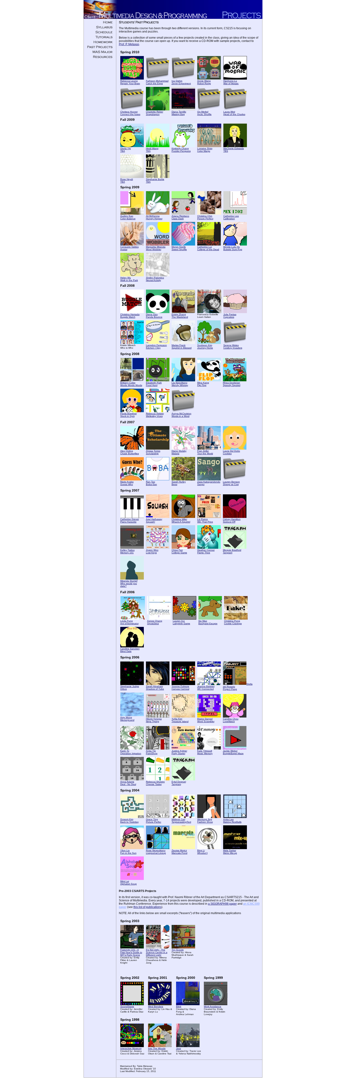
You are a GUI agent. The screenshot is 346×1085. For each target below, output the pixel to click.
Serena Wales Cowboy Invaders (232, 346)
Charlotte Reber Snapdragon (154, 113)
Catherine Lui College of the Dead (208, 248)
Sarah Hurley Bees (179, 483)
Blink (178, 1006)
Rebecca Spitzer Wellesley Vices (155, 414)
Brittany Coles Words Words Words (131, 384)
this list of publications (147, 907)
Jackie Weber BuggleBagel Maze (233, 752)
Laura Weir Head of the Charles (234, 113)
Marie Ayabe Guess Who (127, 483)
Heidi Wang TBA (152, 149)
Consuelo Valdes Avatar (129, 248)
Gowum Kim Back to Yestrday (129, 820)
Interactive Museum (130, 1048)
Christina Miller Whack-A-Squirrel (181, 520)
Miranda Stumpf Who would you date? (128, 583)
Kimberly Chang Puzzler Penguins (181, 149)
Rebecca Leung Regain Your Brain (130, 82)
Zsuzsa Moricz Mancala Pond (179, 851)
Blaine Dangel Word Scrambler (205, 720)
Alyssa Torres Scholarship (153, 452)
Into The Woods (156, 1048)
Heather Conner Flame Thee (206, 551)
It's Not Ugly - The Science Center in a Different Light (156, 952)
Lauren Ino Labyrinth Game (181, 622)
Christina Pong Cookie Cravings (233, 622)
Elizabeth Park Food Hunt (154, 384)
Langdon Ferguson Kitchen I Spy (156, 346)
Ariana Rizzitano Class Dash (180, 217)
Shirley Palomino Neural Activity (155, 279)
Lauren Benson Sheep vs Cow (231, 483)
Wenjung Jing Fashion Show (205, 820)
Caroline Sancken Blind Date (130, 650)
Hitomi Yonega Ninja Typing (154, 720)
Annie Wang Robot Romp (204, 82)
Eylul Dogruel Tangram (179, 783)
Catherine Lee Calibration (231, 217)
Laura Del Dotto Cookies (231, 452)
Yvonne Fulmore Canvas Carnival (180, 687)
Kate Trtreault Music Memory (205, 752)
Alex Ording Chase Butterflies (129, 452)
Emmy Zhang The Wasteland (180, 315)
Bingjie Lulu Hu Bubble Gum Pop (232, 248)
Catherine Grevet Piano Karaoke (129, 520)
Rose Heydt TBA (126, 180)
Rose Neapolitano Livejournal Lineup (156, 851)
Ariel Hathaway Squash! (154, 520)
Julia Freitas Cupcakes (229, 315)
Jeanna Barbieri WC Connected (205, 687)
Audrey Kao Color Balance (128, 217)
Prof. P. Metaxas (129, 44)
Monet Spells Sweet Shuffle (179, 248)
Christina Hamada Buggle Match (130, 315)
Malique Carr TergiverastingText (181, 820)
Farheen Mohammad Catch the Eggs (157, 82)
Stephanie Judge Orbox (129, 687)
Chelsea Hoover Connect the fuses (130, 113)
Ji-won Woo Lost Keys (152, 551)
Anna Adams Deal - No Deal (128, 783)
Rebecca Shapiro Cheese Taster (155, 783)
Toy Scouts (178, 949)
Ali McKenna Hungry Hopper (154, 217)
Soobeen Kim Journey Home (205, 346)
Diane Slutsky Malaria (179, 452)
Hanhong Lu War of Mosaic (231, 82)
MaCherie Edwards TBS (233, 149)
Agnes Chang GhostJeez (154, 622)
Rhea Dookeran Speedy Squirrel (231, 384)
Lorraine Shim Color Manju (204, 149)
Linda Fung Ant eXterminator (129, 622)
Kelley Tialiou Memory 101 (127, 551)
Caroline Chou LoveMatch (230, 720)
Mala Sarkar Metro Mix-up (230, 851)
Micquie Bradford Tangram (232, 551)
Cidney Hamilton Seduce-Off (232, 520)
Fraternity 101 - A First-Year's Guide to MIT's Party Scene (131, 952)
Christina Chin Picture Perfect (205, 217)
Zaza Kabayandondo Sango (208, 483)
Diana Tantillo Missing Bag (179, 113)
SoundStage (127, 1006)
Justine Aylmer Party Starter (179, 752)
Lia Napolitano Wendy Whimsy (180, 384)
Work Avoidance (212, 1006)
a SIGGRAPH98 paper (222, 903)
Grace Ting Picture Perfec (153, 820)
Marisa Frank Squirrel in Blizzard (182, 346)
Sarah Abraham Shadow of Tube (155, 687)
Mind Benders (155, 1006)
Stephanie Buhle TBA (155, 180)
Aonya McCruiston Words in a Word (181, 414)
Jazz (178, 1048)
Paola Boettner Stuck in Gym (128, 414)
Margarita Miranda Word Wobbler (155, 248)
